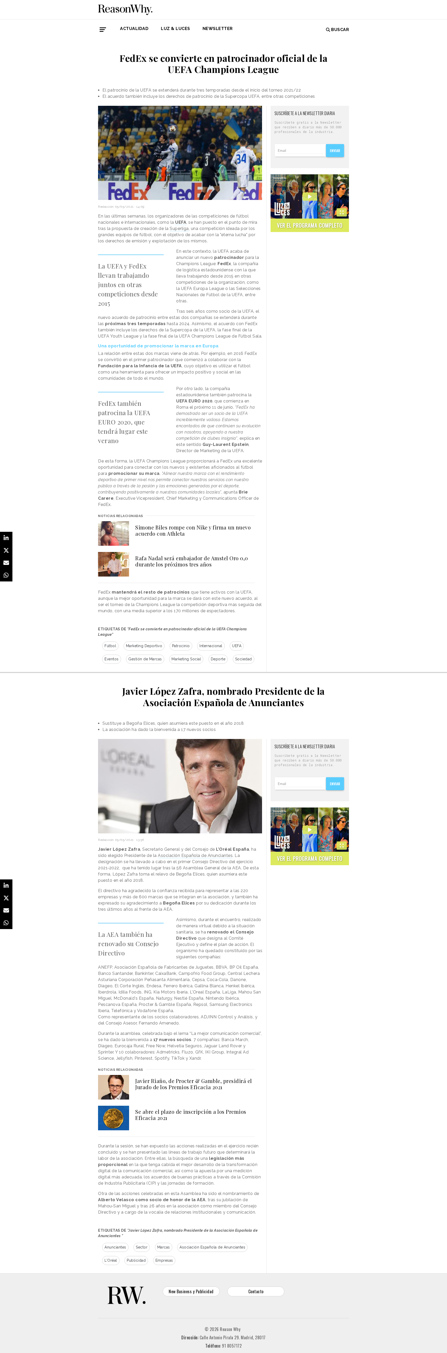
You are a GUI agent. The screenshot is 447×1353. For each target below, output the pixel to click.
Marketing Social (186, 659)
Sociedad (243, 659)
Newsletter (218, 28)
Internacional (210, 646)
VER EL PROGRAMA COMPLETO (309, 225)
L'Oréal (111, 1260)
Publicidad (136, 1260)
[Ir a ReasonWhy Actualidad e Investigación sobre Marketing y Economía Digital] (125, 8)
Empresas (164, 1260)
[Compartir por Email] (6, 563)
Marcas (163, 1247)
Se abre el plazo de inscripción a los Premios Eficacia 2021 (190, 1114)
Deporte (218, 659)
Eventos (112, 659)
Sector (141, 1247)
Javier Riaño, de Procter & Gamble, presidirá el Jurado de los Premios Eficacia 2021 (193, 1083)
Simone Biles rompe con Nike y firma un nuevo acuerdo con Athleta (193, 530)
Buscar (340, 29)
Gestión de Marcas (145, 659)
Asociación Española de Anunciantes (195, 855)
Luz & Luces (175, 28)
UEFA (180, 222)
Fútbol (110, 646)
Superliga (179, 228)
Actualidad (134, 28)
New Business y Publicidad (191, 1291)
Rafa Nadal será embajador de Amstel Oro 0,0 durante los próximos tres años (191, 561)
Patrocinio (181, 646)
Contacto (256, 1291)
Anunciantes (115, 1247)
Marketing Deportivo (144, 646)
